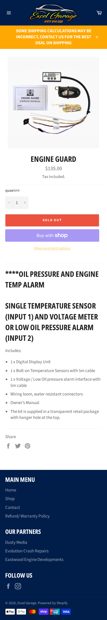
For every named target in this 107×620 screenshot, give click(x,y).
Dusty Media (16, 542)
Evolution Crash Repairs (27, 551)
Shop (10, 499)
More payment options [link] (52, 248)
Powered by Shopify (53, 602)
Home (10, 490)
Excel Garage (26, 602)
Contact (12, 507)
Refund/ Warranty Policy (27, 516)
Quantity (12, 191)
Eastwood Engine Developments (34, 560)
